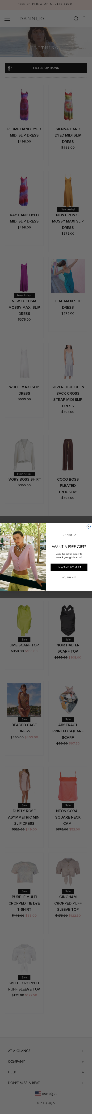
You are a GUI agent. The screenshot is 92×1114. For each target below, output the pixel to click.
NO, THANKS (69, 577)
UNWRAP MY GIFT (69, 567)
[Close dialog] (89, 526)
